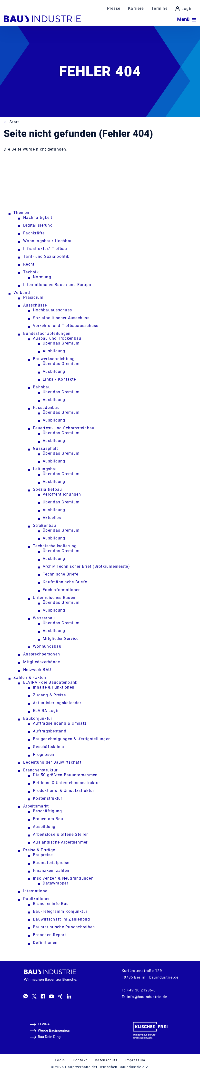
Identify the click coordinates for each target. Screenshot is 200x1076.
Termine (159, 8)
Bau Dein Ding (49, 1037)
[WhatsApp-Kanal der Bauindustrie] (25, 996)
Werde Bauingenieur (54, 1030)
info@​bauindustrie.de (147, 997)
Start (14, 122)
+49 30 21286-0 (141, 990)
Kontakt (80, 1060)
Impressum (135, 1060)
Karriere (136, 8)
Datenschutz (106, 1060)
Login (187, 8)
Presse (113, 8)
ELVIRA (44, 1024)
